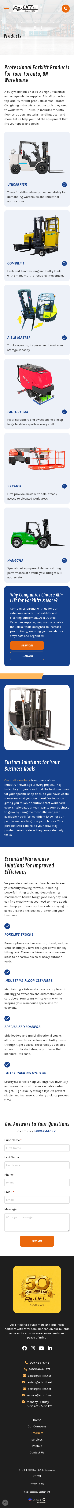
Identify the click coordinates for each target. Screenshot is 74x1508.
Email (9, 1192)
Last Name (12, 1157)
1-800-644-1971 (45, 1131)
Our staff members (17, 780)
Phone (9, 1174)
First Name (12, 1140)
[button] (6, 8)
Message (10, 1209)
